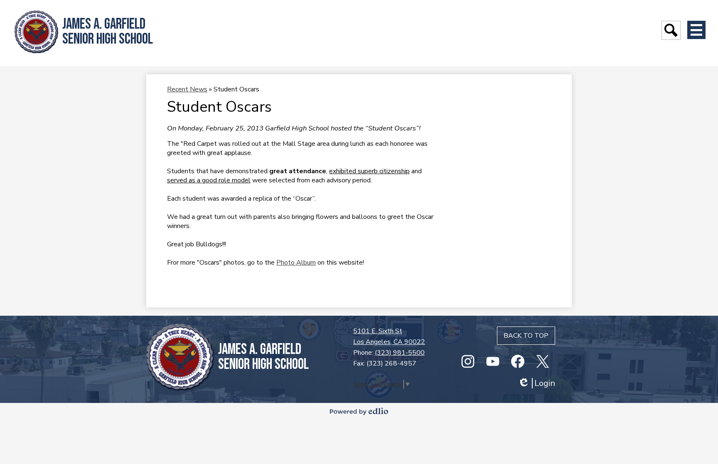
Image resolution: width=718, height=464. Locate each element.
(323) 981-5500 (400, 352)
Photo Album (296, 262)
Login (536, 383)
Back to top (526, 335)
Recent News (187, 89)
